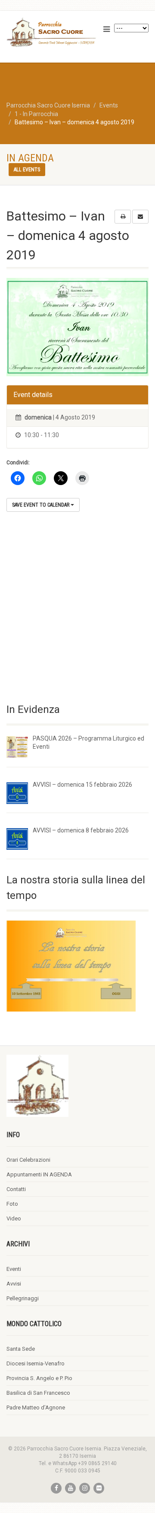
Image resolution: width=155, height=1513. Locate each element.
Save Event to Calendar (41, 505)
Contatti (16, 1189)
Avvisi (13, 1283)
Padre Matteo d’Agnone (35, 1407)
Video (13, 1218)
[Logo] (51, 32)
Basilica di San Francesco (38, 1393)
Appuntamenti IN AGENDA (39, 1174)
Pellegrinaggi (22, 1298)
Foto (12, 1204)
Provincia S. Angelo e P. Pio (39, 1378)
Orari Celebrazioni (28, 1160)
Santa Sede (20, 1349)
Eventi (13, 1269)
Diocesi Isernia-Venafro (35, 1363)
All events (27, 170)
